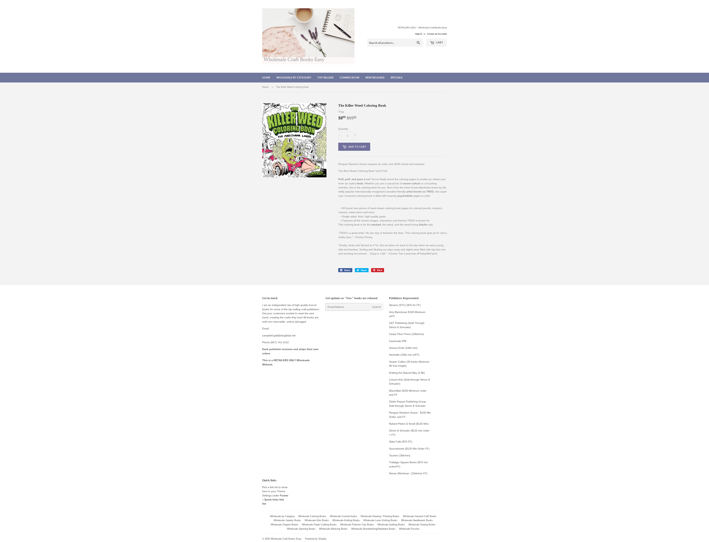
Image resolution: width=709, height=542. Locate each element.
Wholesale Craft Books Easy (286, 538)
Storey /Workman (399, 473)
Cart (439, 42)
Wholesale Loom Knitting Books (380, 520)
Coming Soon (349, 77)
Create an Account (437, 34)
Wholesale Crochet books (343, 516)
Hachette (394, 354)
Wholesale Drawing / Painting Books (380, 516)
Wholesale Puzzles (409, 528)
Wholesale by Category (293, 77)
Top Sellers (325, 77)
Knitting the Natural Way (403, 372)
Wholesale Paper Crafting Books (319, 524)
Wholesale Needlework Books (417, 520)
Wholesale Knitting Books (346, 520)
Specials (396, 77)
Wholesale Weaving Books (333, 528)
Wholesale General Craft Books (419, 516)
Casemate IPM (397, 341)
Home (266, 77)
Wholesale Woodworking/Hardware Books (373, 528)
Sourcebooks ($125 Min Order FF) (409, 448)
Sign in (418, 34)
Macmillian (395, 390)
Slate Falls (395, 441)
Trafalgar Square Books (403, 462)
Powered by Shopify (315, 538)
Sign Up (376, 307)
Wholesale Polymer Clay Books (357, 524)
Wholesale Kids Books (317, 520)
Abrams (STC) (397, 305)
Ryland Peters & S (399, 423)
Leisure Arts (396, 379)
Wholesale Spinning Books (301, 528)
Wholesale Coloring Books (312, 516)
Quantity (343, 128)
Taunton (393, 455)
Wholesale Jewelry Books (287, 520)
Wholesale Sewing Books (422, 524)
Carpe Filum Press (400, 334)
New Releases (374, 77)
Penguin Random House (403, 412)
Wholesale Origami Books (284, 524)
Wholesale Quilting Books (391, 524)
